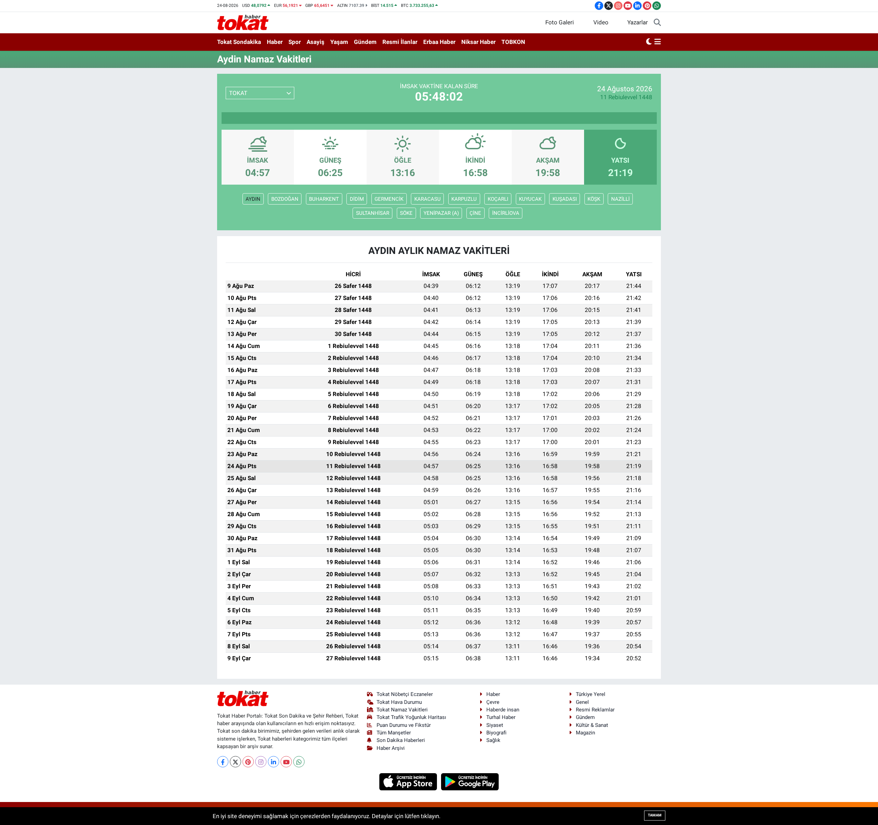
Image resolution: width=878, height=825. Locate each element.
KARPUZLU (464, 199)
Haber (275, 41)
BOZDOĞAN (284, 199)
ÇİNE (475, 213)
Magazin (585, 733)
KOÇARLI (498, 199)
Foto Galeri (559, 22)
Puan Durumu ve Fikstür (404, 725)
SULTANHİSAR (372, 213)
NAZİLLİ (620, 199)
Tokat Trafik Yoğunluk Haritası (411, 717)
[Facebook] (222, 761)
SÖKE (406, 213)
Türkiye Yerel (590, 694)
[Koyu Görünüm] (649, 42)
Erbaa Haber (439, 41)
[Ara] (657, 22)
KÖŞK (594, 199)
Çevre (492, 702)
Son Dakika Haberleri (401, 740)
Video (600, 22)
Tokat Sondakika (239, 41)
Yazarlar (637, 22)
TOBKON (513, 41)
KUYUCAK (530, 199)
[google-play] (470, 781)
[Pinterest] (248, 761)
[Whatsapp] (299, 761)
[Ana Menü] (657, 42)
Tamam (655, 815)
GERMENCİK (389, 199)
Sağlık (493, 740)
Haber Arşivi (391, 748)
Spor (294, 41)
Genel (582, 702)
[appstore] (409, 781)
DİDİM (357, 199)
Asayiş (315, 41)
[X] (235, 761)
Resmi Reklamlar (595, 710)
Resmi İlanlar (399, 41)
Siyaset (494, 725)
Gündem (365, 41)
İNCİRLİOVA (505, 213)
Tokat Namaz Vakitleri (402, 710)
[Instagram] (260, 761)
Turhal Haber (500, 717)
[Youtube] (286, 761)
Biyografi (496, 733)
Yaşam (339, 41)
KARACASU (427, 199)
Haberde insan (502, 710)
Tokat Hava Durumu (399, 702)
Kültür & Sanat (592, 725)
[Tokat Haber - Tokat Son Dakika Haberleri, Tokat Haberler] (243, 22)
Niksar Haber (478, 41)
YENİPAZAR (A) (441, 213)
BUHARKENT (324, 199)
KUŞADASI (565, 199)
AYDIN (253, 199)
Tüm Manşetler (394, 733)
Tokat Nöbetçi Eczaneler (405, 694)
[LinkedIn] (273, 761)
